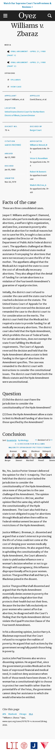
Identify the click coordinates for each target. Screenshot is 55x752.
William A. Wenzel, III (38, 145)
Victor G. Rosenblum (39, 158)
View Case (16, 87)
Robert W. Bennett (38, 172)
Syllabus (16, 80)
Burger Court (36, 130)
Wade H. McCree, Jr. (38, 185)
